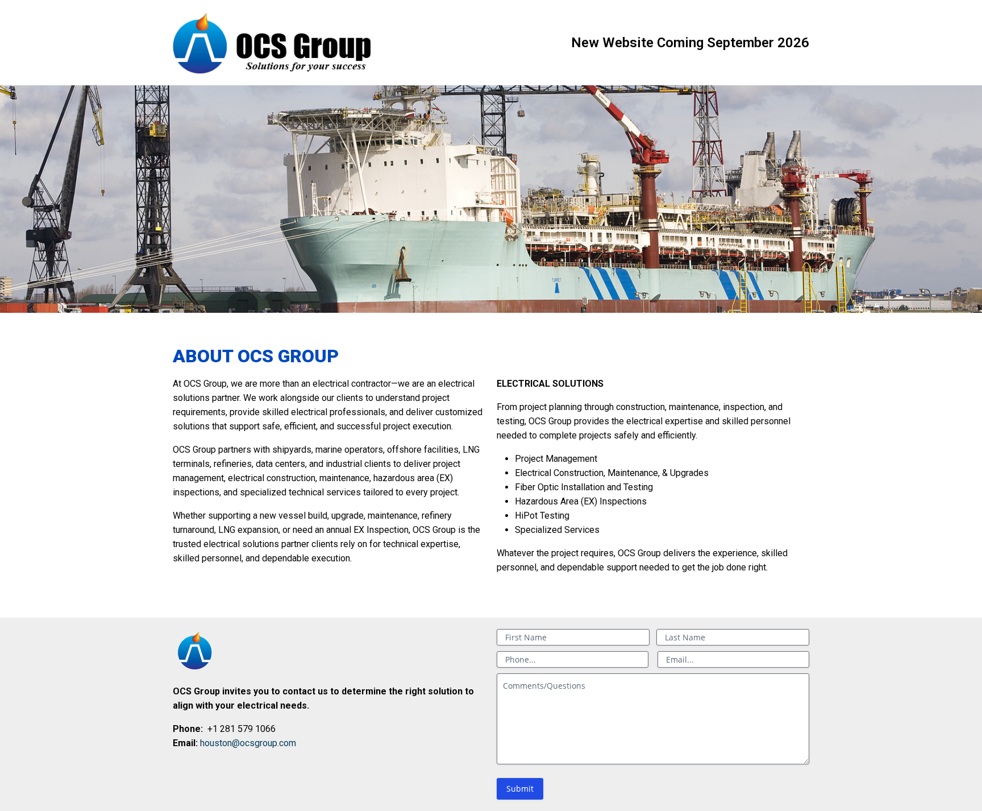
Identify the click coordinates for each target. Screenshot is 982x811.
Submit (520, 788)
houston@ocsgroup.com (248, 743)
